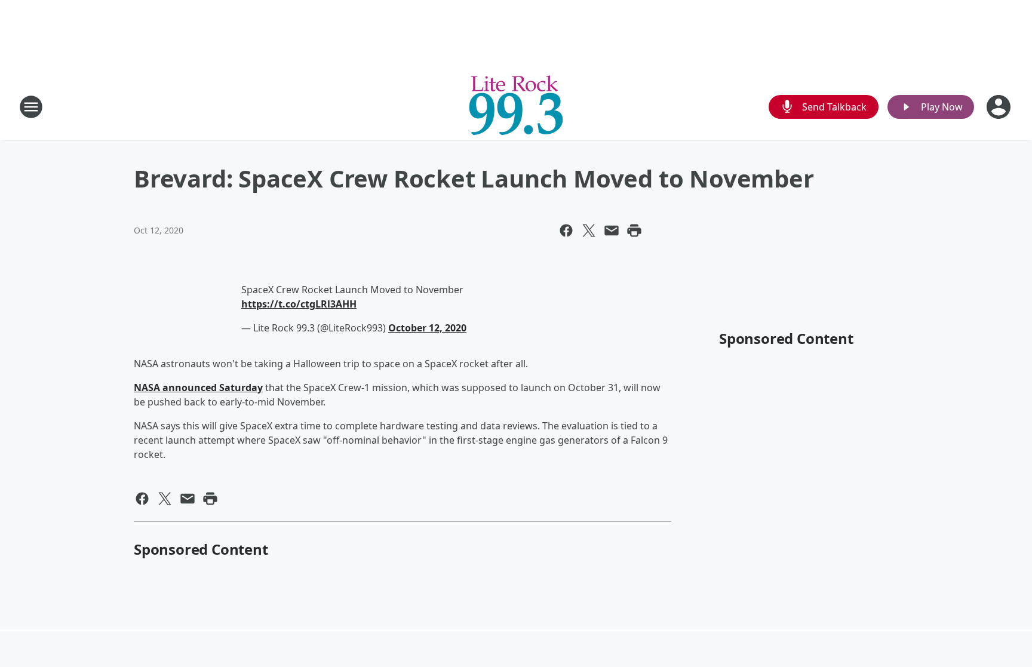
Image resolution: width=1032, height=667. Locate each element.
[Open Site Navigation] (31, 107)
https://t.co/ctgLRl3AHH (299, 304)
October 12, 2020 (427, 327)
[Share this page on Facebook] (566, 230)
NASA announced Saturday (198, 387)
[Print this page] (634, 230)
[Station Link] (516, 106)
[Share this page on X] (588, 230)
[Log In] (1000, 107)
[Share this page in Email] (611, 230)
